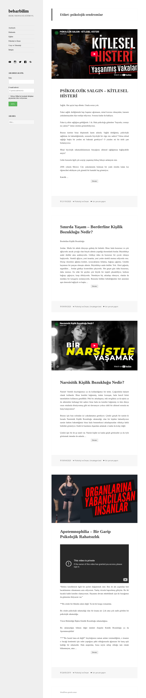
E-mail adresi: (14, 87)
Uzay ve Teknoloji (15, 45)
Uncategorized (95, 306)
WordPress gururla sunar (68, 692)
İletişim (11, 50)
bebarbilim (19, 11)
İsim (10, 78)
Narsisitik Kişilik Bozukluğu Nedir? (92, 382)
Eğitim (11, 37)
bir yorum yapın (99, 201)
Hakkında (12, 32)
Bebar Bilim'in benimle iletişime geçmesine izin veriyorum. (21, 97)
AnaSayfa (12, 28)
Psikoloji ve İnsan (15, 41)
